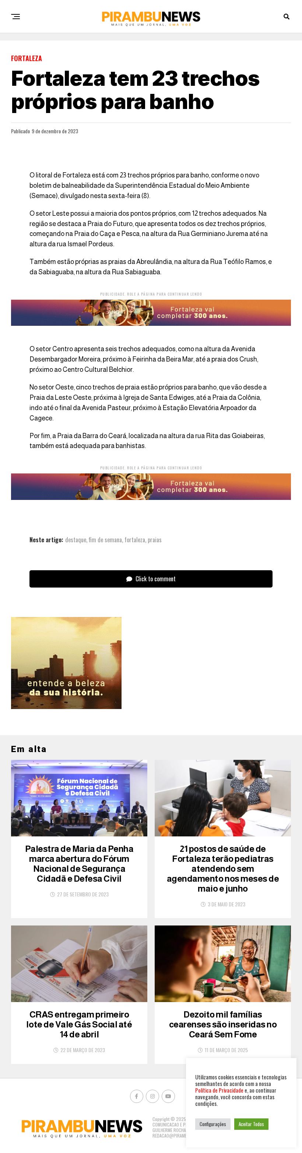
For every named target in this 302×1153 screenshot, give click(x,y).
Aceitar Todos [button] (251, 1124)
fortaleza (134, 540)
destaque (75, 540)
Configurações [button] (213, 1124)
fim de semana (105, 540)
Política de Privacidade (219, 1090)
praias (155, 540)
